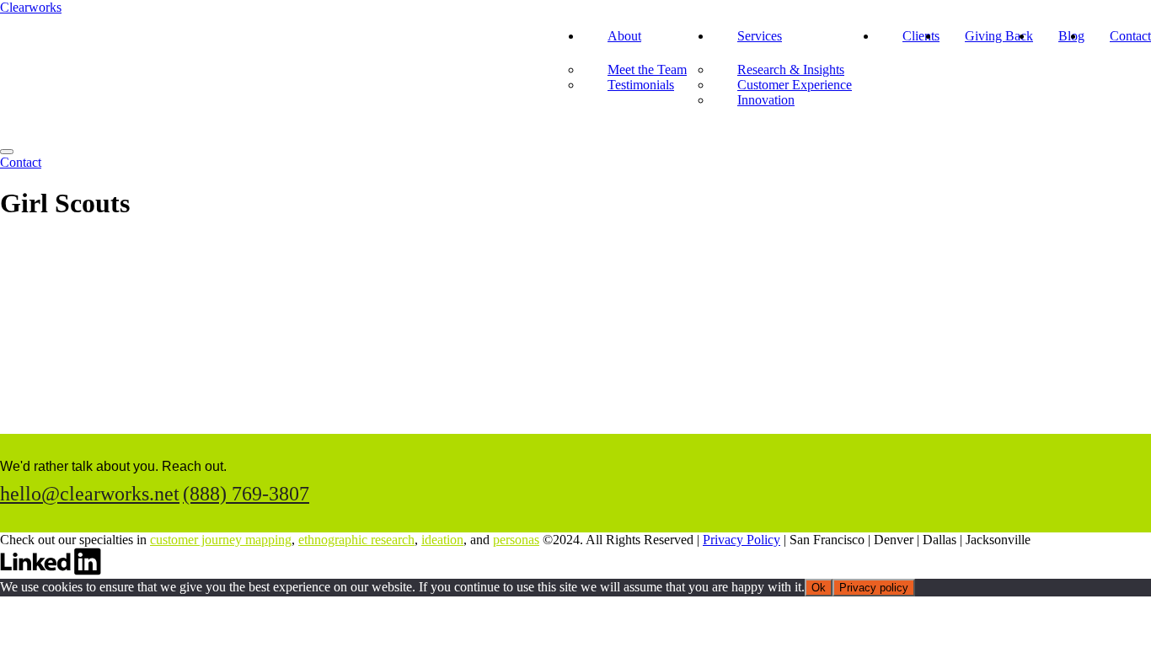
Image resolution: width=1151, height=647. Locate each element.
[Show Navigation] (6, 151)
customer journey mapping (221, 539)
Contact (1130, 36)
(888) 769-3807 (246, 494)
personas (516, 539)
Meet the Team (647, 69)
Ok (818, 587)
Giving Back (999, 36)
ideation (442, 539)
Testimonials (641, 85)
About (624, 36)
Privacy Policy (741, 539)
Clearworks (31, 7)
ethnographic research (356, 539)
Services (759, 36)
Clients (921, 36)
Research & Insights (790, 69)
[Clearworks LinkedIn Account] (50, 571)
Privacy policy (873, 587)
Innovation (766, 100)
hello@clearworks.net (89, 494)
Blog (1071, 36)
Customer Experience (794, 85)
